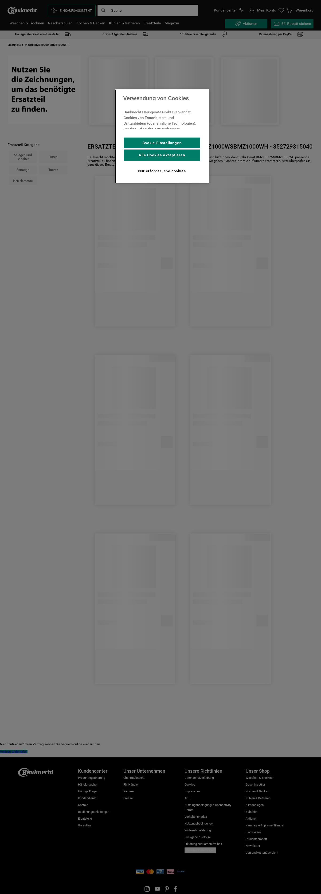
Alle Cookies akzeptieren (162, 155)
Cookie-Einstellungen (162, 143)
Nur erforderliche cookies (162, 171)
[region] (162, 136)
